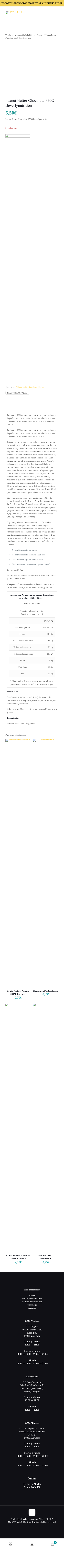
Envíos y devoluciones (32, 1298)
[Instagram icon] (35, 1527)
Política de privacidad (34, 1522)
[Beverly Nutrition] (17, 258)
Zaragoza (32, 1308)
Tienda (8, 35)
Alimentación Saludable (23, 35)
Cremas (40, 35)
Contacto (32, 1295)
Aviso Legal (32, 1305)
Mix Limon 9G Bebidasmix (45, 991)
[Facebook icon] (32, 1527)
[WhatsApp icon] (28, 1527)
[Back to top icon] (32, 1512)
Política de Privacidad (32, 1301)
